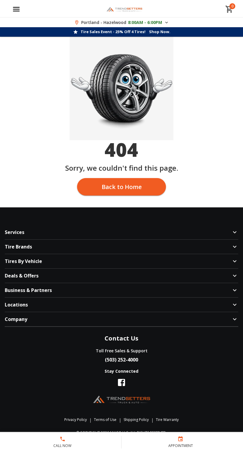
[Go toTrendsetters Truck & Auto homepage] (124, 9)
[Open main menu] (16, 9)
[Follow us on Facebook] (121, 382)
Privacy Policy (75, 419)
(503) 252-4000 (121, 359)
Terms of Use (105, 419)
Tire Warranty (167, 419)
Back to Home (122, 187)
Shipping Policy (136, 419)
